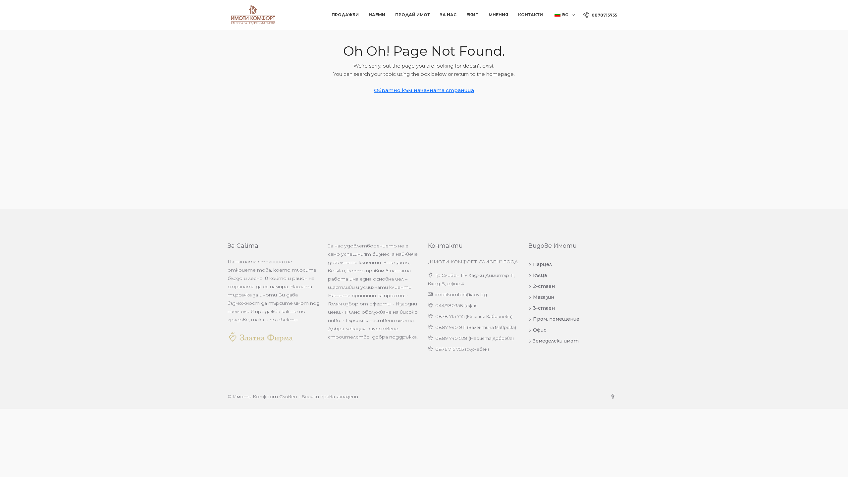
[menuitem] (600, 15)
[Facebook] (614, 396)
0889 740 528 (451, 338)
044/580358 (449, 305)
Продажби (345, 14)
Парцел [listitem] (542, 264)
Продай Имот (412, 14)
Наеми (377, 14)
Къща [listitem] (540, 275)
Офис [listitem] (539, 330)
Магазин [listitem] (543, 297)
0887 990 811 (450, 327)
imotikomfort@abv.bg (461, 294)
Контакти (530, 14)
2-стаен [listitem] (544, 286)
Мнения (498, 14)
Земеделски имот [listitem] (556, 341)
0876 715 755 (449, 349)
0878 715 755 (449, 316)
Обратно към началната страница (424, 90)
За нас (448, 14)
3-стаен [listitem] (544, 308)
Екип (472, 14)
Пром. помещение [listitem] (556, 319)
